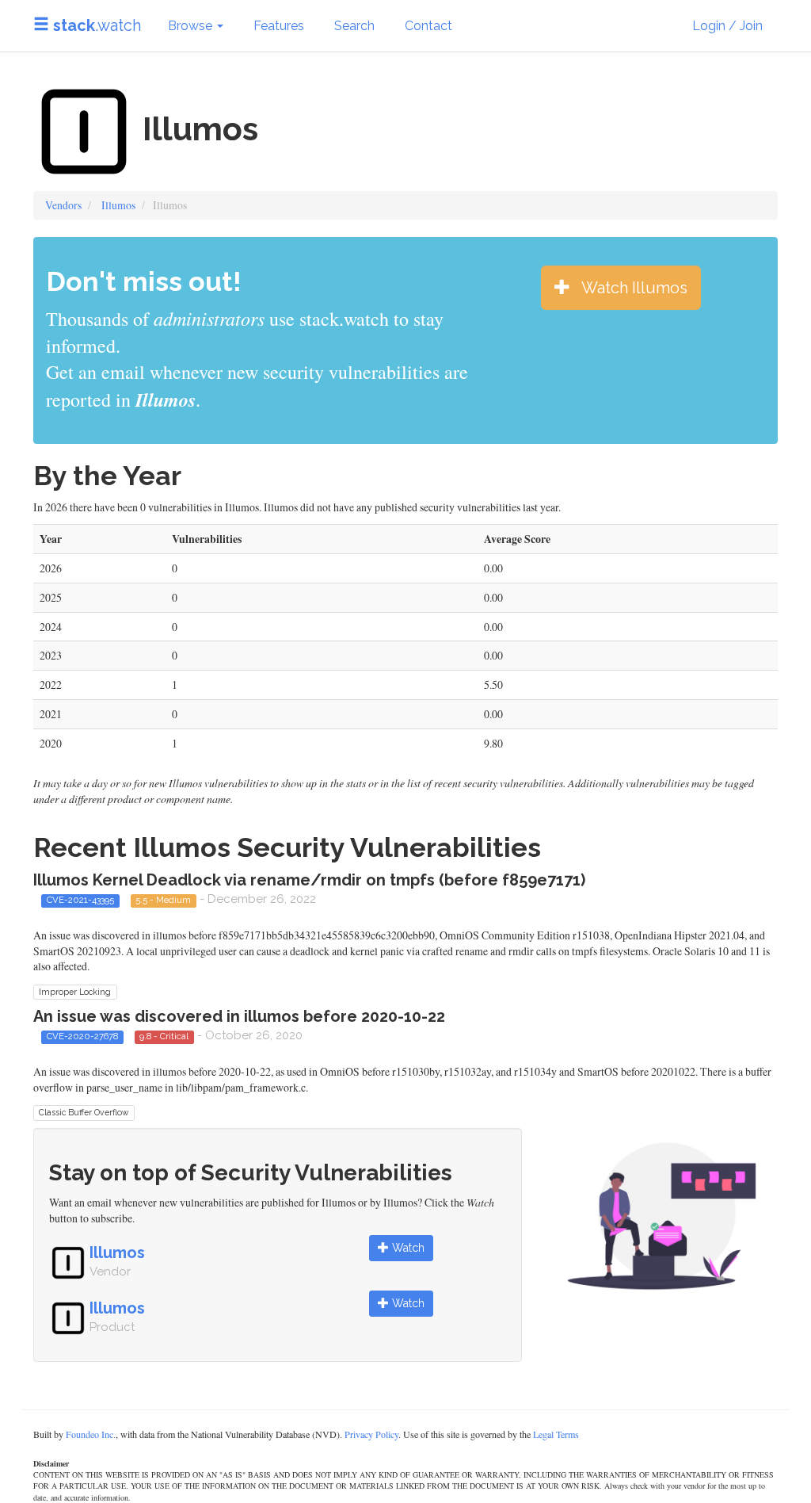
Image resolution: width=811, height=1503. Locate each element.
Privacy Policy (371, 1434)
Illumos (118, 204)
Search (354, 25)
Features (278, 25)
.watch (97, 25)
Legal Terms (556, 1434)
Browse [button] (191, 25)
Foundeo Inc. (91, 1434)
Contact (428, 25)
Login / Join (727, 25)
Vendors (63, 204)
